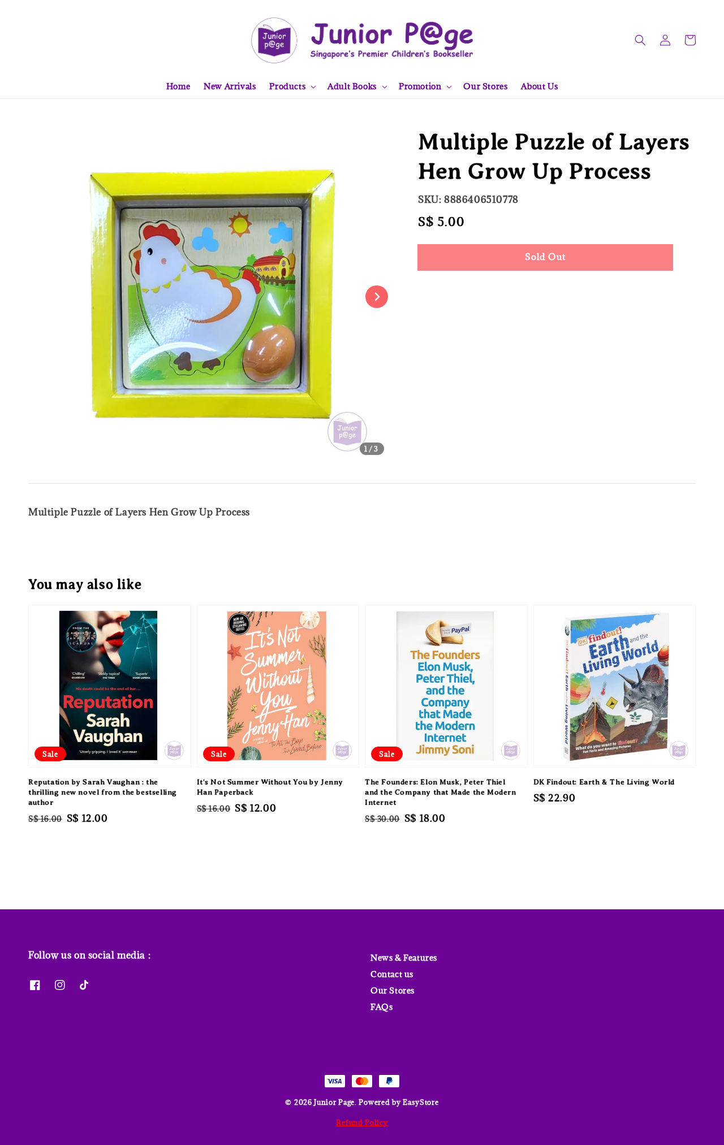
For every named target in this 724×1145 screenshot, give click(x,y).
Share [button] (445, 291)
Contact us (391, 974)
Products (287, 86)
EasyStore (420, 1102)
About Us (539, 86)
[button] (640, 40)
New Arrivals (230, 86)
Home (178, 86)
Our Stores (485, 86)
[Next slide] (376, 296)
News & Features (403, 958)
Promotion (420, 86)
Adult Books (352, 86)
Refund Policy (361, 1122)
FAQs (381, 1006)
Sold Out (545, 256)
